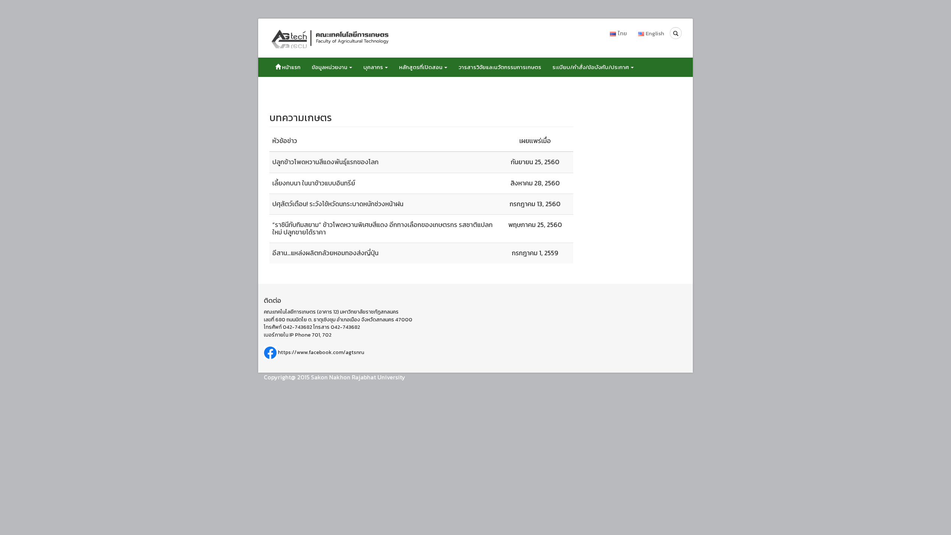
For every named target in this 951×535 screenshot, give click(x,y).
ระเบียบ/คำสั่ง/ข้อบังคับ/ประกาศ (591, 67)
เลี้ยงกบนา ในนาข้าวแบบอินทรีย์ (313, 183)
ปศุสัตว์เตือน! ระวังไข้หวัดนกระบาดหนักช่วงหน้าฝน (337, 204)
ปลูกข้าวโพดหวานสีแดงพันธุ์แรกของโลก (325, 162)
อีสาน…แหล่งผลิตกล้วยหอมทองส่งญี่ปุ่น (325, 253)
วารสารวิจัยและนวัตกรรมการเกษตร (499, 67)
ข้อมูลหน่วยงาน (330, 67)
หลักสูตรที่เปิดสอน (421, 67)
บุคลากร (373, 67)
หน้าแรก (291, 67)
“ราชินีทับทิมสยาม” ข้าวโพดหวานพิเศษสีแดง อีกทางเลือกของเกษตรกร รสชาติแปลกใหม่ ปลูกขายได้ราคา (382, 228)
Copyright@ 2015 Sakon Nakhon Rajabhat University (334, 377)
